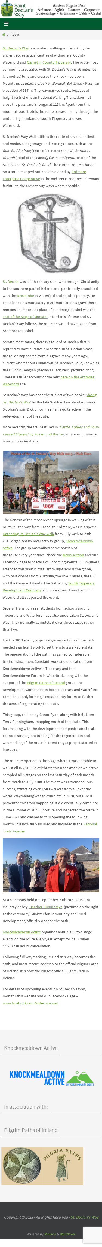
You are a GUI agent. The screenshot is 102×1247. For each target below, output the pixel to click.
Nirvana (50, 1234)
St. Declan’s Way (16, 48)
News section (73, 555)
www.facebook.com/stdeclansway (30, 1003)
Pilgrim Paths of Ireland (46, 682)
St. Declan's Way (84, 1217)
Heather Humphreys (45, 906)
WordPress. (68, 1234)
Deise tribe (25, 295)
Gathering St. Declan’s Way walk (28, 533)
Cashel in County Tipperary (49, 62)
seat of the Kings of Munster (25, 316)
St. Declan (11, 281)
